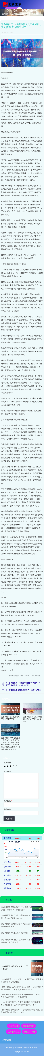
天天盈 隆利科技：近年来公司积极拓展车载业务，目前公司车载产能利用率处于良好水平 (20, 1003)
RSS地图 (26, 1047)
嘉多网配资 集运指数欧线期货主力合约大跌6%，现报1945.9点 (16, 916)
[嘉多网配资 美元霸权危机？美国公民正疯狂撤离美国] (37, 925)
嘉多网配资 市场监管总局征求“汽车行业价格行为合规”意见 (16, 941)
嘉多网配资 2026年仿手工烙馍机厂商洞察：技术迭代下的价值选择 (16, 908)
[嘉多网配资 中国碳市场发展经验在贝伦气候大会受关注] (32, 708)
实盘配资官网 (28, 1025)
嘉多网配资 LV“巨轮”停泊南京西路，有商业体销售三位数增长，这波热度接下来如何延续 (22, 988)
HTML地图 (33, 1047)
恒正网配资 (13, 1025)
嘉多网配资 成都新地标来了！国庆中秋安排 (25, 690)
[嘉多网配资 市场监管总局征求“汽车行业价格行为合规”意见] (37, 940)
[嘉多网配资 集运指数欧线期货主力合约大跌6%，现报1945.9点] (37, 917)
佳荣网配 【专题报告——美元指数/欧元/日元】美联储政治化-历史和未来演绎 (22, 1010)
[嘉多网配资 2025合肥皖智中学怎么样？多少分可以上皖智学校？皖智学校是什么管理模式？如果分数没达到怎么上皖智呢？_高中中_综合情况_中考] (10, 729)
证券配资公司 (13, 1031)
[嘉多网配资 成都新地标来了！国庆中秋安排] (10, 708)
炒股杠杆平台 (29, 1031)
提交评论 (9, 818)
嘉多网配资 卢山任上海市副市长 (14, 932)
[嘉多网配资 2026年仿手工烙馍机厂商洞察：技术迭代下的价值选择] (37, 908)
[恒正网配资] (12, 4)
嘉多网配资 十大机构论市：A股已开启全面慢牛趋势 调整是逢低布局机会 (22, 980)
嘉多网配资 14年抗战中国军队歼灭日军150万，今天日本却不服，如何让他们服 (21, 683)
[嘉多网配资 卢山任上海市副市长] (37, 932)
